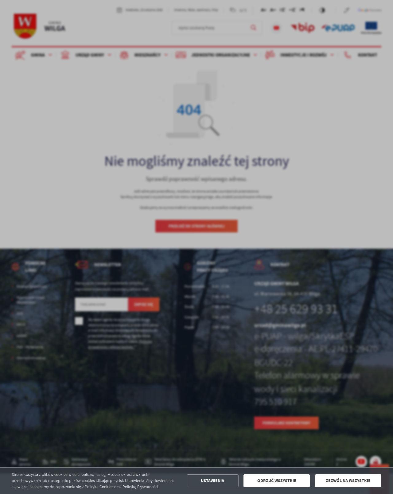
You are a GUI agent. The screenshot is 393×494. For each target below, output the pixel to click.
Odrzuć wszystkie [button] (276, 481)
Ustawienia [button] (212, 481)
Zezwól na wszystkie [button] (348, 481)
